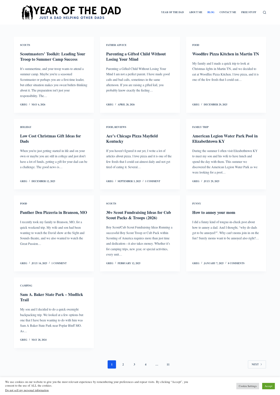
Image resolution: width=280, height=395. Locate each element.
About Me (195, 12)
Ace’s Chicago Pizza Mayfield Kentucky (132, 138)
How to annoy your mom (213, 212)
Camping (26, 285)
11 (168, 364)
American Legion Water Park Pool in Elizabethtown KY (225, 138)
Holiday (26, 127)
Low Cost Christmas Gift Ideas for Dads (50, 138)
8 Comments (236, 263)
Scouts (25, 45)
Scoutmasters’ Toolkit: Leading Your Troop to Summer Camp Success (52, 56)
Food (195, 45)
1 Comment (152, 181)
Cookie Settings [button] (248, 386)
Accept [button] (268, 386)
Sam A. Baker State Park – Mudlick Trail (51, 297)
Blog (210, 12)
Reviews (120, 127)
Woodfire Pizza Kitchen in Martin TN (225, 54)
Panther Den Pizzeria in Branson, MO (53, 212)
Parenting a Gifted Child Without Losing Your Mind (136, 56)
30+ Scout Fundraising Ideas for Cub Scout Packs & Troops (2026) (138, 215)
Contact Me (228, 12)
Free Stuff (248, 12)
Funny (196, 203)
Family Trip (200, 127)
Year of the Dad (172, 12)
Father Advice (116, 45)
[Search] (264, 12)
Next (255, 364)
